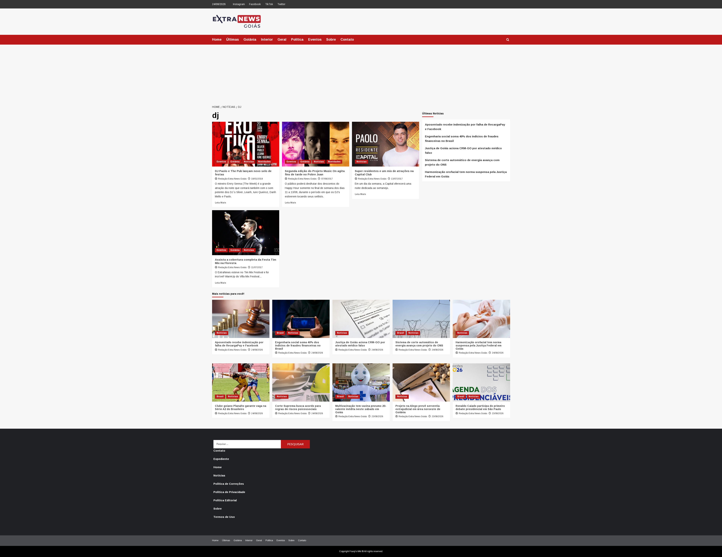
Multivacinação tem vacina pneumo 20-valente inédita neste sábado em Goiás (360, 409)
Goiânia (249, 39)
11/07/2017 (257, 267)
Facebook (255, 4)
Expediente (221, 458)
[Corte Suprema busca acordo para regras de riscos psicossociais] (301, 382)
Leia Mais (220, 202)
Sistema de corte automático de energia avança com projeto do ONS (462, 162)
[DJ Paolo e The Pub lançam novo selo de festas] (245, 144)
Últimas (232, 39)
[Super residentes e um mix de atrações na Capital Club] (385, 144)
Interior (267, 39)
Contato (347, 39)
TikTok (269, 4)
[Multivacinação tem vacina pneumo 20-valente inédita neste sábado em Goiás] (361, 382)
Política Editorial (225, 500)
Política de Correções (228, 483)
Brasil (280, 333)
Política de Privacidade (229, 492)
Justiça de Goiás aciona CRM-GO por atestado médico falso (463, 150)
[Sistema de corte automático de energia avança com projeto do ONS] (421, 319)
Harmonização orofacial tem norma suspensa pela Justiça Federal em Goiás (466, 174)
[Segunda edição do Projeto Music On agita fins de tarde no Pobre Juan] (315, 144)
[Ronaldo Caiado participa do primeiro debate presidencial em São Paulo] (481, 382)
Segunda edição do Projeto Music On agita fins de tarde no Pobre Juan (315, 172)
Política (297, 39)
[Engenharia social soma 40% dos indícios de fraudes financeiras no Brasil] (301, 319)
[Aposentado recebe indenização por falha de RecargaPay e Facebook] (240, 319)
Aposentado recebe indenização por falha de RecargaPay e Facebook (465, 127)
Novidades (264, 161)
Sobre (331, 39)
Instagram (239, 4)
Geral (282, 39)
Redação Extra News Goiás (232, 178)
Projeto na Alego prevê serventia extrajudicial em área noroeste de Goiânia (417, 409)
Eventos (315, 39)
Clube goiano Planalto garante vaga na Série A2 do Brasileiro (240, 407)
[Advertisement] (361, 72)
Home (216, 39)
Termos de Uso (224, 516)
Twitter (281, 4)
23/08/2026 (377, 416)
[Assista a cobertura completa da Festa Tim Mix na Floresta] (245, 232)
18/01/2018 (257, 178)
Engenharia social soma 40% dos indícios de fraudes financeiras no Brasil (461, 138)
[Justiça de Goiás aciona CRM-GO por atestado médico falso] (361, 319)
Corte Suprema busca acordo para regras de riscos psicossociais (298, 407)
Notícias (249, 161)
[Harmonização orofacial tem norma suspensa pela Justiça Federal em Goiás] (481, 319)
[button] (507, 39)
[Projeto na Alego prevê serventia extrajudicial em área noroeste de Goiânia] (421, 382)
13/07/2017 (397, 178)
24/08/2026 (257, 350)
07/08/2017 (327, 178)
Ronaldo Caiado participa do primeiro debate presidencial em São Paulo (480, 407)
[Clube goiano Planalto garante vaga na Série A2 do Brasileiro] (240, 382)
